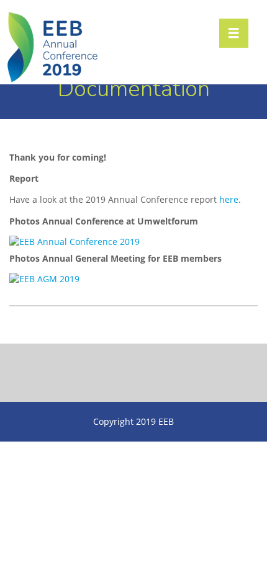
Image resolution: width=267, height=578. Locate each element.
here (228, 199)
